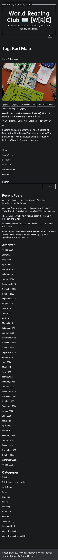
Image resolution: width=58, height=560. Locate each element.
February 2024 (8, 382)
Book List (6, 160)
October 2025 (8, 294)
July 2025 (6, 308)
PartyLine (6, 511)
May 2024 (6, 367)
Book (4, 492)
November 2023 (9, 396)
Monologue (7, 507)
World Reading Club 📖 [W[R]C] (29, 16)
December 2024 (9, 338)
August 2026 (7, 250)
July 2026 (6, 255)
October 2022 (8, 455)
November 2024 (9, 343)
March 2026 (7, 269)
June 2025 (6, 313)
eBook (5, 502)
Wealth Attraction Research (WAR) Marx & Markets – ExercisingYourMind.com (26, 115)
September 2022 (9, 460)
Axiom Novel (7, 155)
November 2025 (9, 289)
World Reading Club (46, 105)
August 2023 (7, 411)
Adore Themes (28, 556)
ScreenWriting (8, 521)
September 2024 (9, 352)
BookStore (6, 165)
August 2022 (7, 465)
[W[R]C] (6, 105)
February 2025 (8, 328)
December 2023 (9, 391)
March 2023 (7, 430)
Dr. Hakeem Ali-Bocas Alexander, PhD (21, 121)
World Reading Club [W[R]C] (14, 109)
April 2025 (6, 318)
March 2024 (7, 377)
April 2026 (6, 264)
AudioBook (7, 487)
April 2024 (6, 372)
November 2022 (9, 450)
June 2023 (6, 416)
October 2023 (8, 401)
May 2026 (6, 259)
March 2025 (7, 323)
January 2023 (8, 440)
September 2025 (9, 299)
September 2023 (9, 406)
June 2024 (6, 362)
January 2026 (8, 279)
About (4, 150)
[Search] (50, 36)
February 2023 (8, 435)
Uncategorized (8, 526)
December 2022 (9, 445)
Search (5, 182)
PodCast (6, 174)
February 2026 (8, 274)
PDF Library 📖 (8, 170)
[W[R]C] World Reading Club (23, 105)
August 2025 (7, 303)
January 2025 (8, 333)
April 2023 (6, 426)
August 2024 (7, 357)
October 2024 (8, 347)
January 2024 (8, 387)
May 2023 (6, 421)
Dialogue (6, 497)
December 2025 (9, 284)
